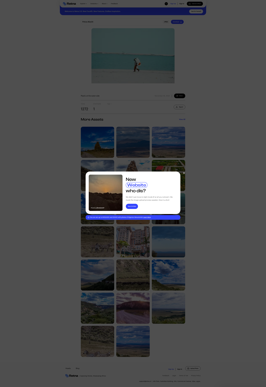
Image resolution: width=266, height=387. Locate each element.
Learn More (147, 217)
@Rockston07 (100, 208)
